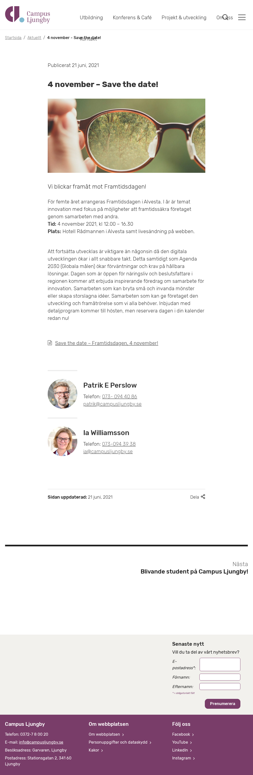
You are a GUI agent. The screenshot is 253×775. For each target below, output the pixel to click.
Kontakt (88, 39)
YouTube (180, 742)
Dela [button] (197, 497)
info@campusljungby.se (41, 742)
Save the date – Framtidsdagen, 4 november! (106, 343)
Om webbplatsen (105, 734)
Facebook (181, 734)
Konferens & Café (132, 18)
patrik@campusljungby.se (112, 404)
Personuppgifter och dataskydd (118, 742)
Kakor (94, 750)
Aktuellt (34, 37)
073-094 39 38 (119, 444)
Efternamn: (182, 686)
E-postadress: (183, 664)
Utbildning (91, 18)
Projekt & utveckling (184, 18)
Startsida (13, 37)
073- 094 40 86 (119, 396)
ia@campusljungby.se (108, 451)
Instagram (182, 758)
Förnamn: (181, 677)
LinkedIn (180, 750)
